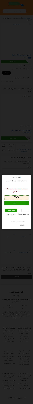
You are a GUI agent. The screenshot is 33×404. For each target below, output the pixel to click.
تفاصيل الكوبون (11, 214)
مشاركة (23, 225)
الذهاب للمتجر (11, 210)
